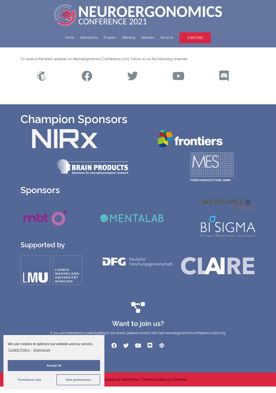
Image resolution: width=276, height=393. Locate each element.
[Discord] (149, 345)
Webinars (147, 37)
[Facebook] (114, 345)
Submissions (89, 37)
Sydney (160, 379)
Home (69, 37)
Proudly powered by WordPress (113, 379)
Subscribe (195, 37)
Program (110, 37)
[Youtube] (138, 345)
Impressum (41, 350)
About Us (166, 37)
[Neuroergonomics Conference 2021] (138, 16)
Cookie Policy (19, 350)
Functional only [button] (29, 379)
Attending (128, 37)
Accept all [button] (54, 365)
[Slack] (161, 345)
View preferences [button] (78, 379)
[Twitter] (126, 345)
